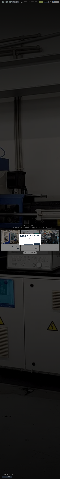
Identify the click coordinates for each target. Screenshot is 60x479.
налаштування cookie (29, 243)
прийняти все (37, 243)
